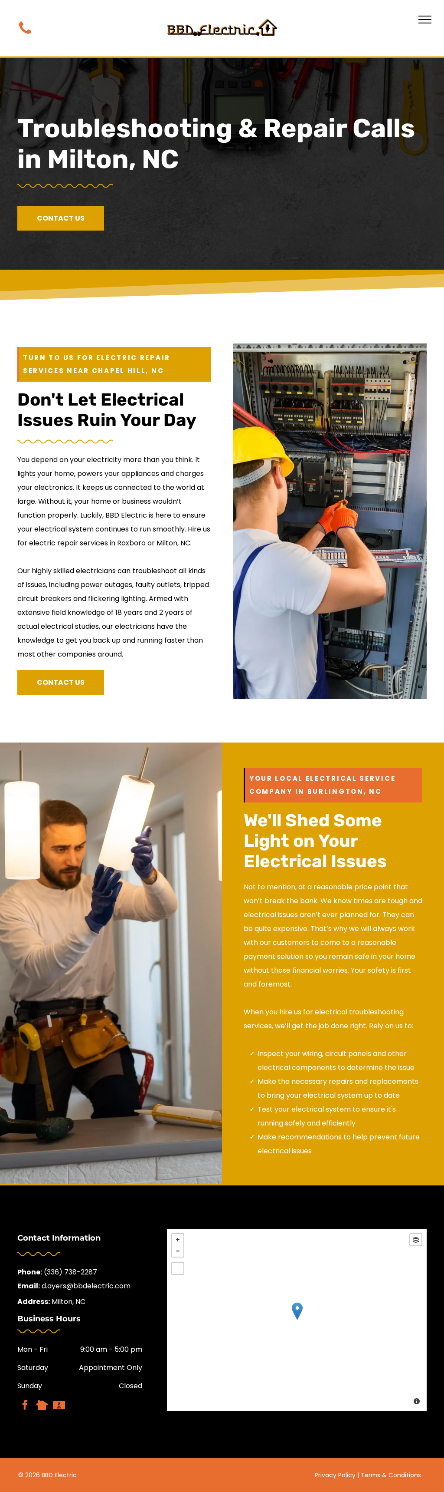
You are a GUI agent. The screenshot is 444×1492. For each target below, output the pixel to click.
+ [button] (177, 1239)
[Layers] (415, 1239)
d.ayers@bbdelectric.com (86, 1286)
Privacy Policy (335, 1475)
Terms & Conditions (391, 1475)
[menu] (425, 19)
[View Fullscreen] (177, 1268)
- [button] (177, 1251)
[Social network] (41, 1406)
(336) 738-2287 (70, 1272)
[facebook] (25, 1406)
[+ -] (297, 1320)
